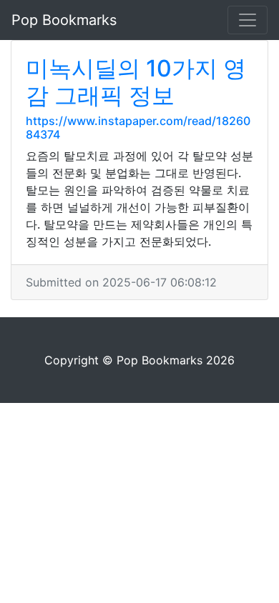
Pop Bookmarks (64, 20)
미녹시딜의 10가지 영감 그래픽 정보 (136, 81)
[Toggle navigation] (247, 20)
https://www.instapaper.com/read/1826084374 (138, 127)
